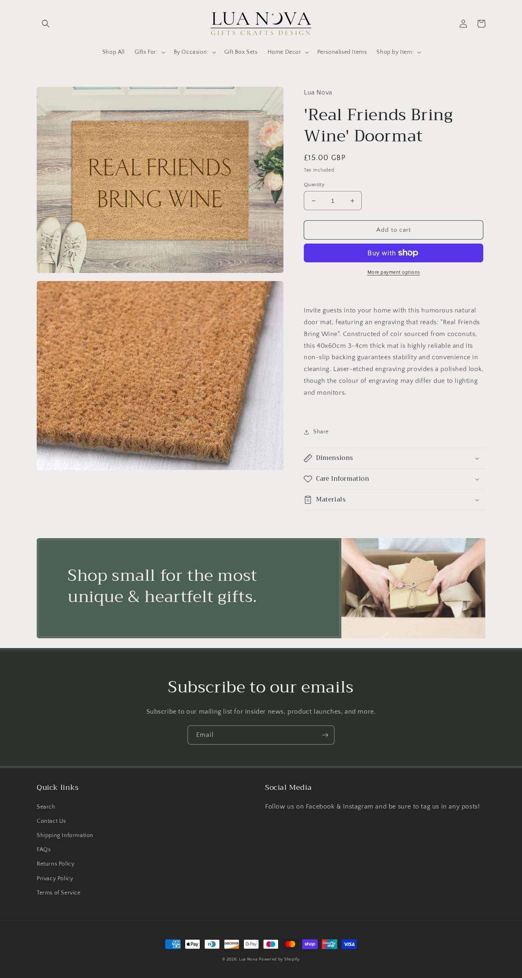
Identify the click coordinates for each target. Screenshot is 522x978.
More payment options (393, 272)
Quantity (314, 184)
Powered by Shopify (279, 959)
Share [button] (321, 432)
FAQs (44, 849)
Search (46, 807)
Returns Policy (55, 864)
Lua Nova (248, 959)
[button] (46, 24)
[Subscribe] (325, 735)
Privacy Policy (55, 878)
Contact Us (51, 821)
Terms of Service (59, 893)
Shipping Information (65, 835)
